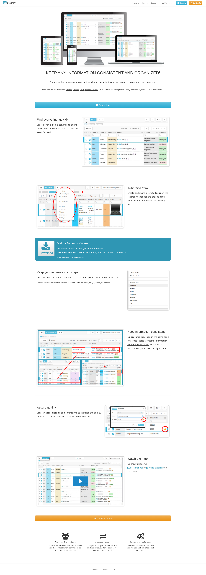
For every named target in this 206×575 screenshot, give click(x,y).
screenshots (136, 467)
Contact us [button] (104, 105)
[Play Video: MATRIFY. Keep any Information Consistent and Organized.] (80, 481)
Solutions (135, 3)
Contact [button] (182, 3)
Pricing (144, 3)
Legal (114, 569)
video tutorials (156, 467)
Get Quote (104, 569)
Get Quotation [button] (104, 518)
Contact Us (94, 569)
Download (168, 3)
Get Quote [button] (196, 3)
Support (154, 3)
